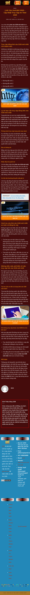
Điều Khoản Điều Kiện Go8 (11, 525)
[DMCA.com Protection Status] (6, 480)
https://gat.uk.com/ (23, 462)
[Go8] (7, 3)
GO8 (8, 376)
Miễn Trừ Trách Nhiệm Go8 (11, 541)
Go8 (23, 458)
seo (23, 19)
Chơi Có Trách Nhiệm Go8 (11, 556)
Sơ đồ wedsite (22, 526)
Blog (15, 8)
